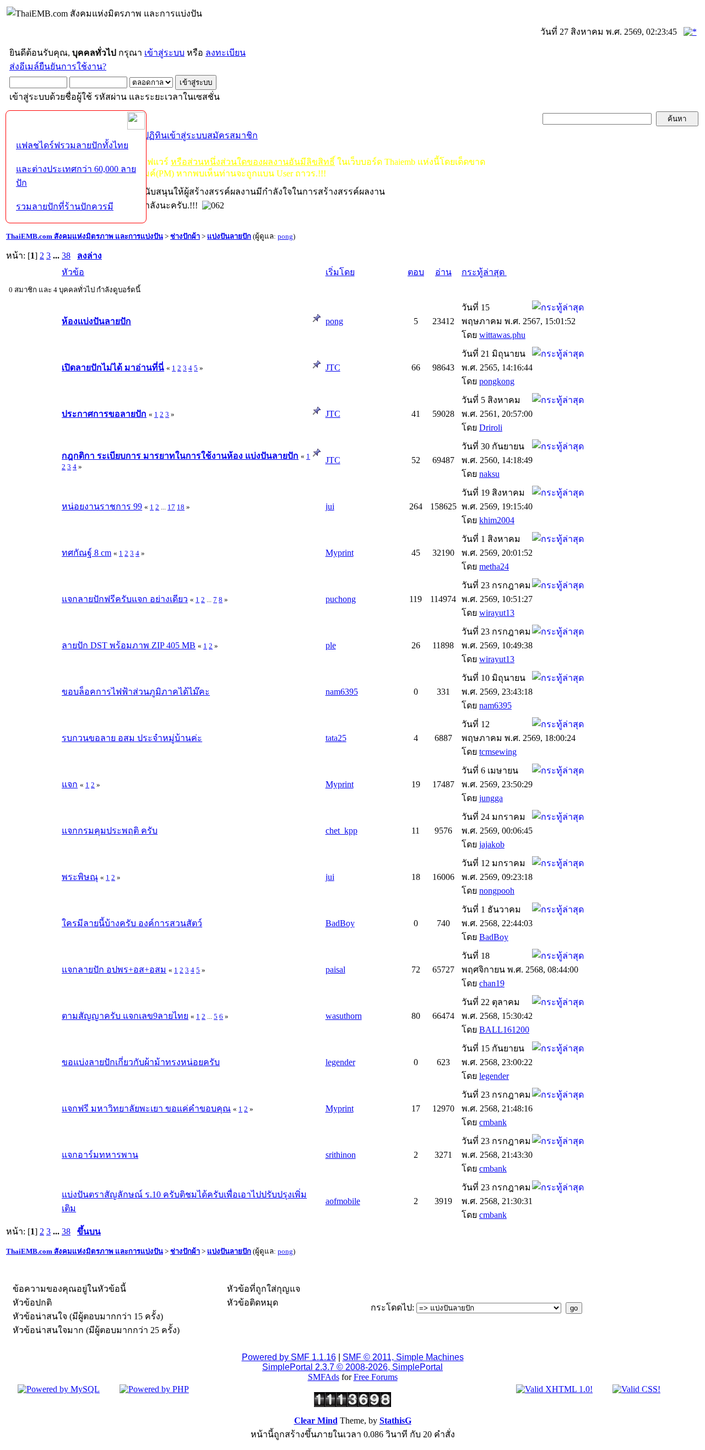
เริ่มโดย (340, 272)
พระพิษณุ (80, 877)
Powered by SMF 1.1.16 (289, 1357)
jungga (491, 798)
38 (66, 255)
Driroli (490, 427)
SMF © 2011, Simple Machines (403, 1357)
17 (171, 507)
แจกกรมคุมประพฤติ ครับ (110, 830)
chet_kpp (341, 830)
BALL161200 (504, 1029)
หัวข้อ (73, 272)
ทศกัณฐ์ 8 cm (86, 552)
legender (340, 1062)
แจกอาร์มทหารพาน (100, 1154)
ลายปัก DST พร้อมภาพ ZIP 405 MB (129, 645)
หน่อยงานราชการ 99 (102, 506)
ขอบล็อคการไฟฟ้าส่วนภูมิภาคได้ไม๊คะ (136, 691)
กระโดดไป (391, 1307)
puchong (341, 599)
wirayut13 (496, 612)
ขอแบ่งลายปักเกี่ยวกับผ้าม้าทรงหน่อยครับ (141, 1062)
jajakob (492, 844)
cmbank (493, 1122)
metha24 (494, 566)
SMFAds (323, 1377)
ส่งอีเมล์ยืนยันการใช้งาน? (57, 66)
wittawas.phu (502, 335)
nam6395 (342, 691)
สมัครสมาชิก (232, 135)
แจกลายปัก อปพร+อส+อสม (114, 969)
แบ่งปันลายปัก (229, 236)
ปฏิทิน (155, 135)
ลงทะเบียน (225, 52)
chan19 (492, 983)
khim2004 (496, 520)
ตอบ (416, 272)
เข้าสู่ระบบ (164, 52)
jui (330, 506)
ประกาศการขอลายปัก (104, 413)
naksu (489, 474)
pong (285, 236)
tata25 (336, 738)
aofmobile (343, 1201)
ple (331, 645)
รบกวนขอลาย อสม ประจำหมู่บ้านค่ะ (132, 738)
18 (181, 507)
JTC (333, 367)
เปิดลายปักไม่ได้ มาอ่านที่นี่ (113, 367)
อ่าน (443, 272)
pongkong (496, 381)
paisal (335, 969)
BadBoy (340, 923)
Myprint (340, 552)
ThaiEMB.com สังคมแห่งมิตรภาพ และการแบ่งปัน (84, 236)
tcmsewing (498, 751)
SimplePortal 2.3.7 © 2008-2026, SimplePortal (352, 1367)
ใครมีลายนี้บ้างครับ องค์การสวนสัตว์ (132, 923)
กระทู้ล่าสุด (484, 272)
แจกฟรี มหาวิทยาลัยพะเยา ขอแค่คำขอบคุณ (146, 1108)
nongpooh (496, 890)
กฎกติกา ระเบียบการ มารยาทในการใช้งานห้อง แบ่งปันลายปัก (180, 455)
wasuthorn (344, 1016)
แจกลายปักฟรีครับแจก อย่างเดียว (125, 599)
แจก (70, 784)
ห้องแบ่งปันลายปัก (96, 321)
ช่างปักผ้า (185, 236)
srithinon (341, 1154)
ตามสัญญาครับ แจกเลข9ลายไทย (125, 1016)
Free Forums (376, 1377)
